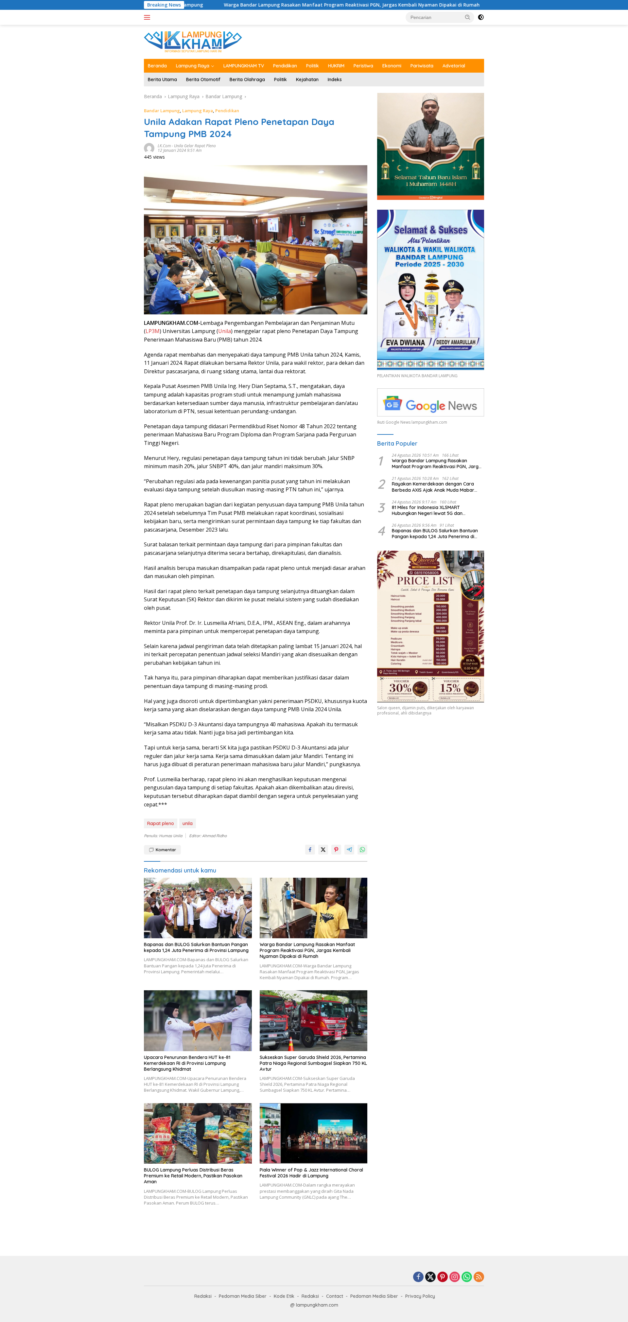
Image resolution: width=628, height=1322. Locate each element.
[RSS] (479, 1277)
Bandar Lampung (162, 111)
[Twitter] (430, 1277)
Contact (334, 1296)
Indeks (335, 79)
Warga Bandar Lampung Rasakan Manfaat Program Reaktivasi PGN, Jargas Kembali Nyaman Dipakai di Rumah (271, 5)
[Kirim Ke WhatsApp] (362, 850)
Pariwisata (421, 66)
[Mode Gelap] (481, 17)
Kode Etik (284, 1296)
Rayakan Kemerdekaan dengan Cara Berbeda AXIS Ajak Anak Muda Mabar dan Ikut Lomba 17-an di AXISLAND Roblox (437, 487)
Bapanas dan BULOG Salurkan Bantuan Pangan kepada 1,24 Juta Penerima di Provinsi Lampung (196, 947)
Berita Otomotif (203, 79)
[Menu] (148, 17)
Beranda (157, 66)
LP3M (153, 331)
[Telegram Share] (349, 850)
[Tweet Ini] (323, 850)
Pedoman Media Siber (243, 1296)
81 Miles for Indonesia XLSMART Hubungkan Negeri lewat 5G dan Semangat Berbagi (427, 510)
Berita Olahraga (247, 79)
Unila (224, 331)
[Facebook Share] (310, 850)
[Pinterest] (442, 1277)
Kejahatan (307, 79)
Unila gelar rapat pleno (195, 146)
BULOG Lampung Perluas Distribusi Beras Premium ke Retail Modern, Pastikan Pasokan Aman (193, 1176)
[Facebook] (418, 1277)
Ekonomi (391, 66)
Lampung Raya (192, 66)
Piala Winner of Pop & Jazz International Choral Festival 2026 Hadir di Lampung (311, 1173)
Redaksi (203, 1296)
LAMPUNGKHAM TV (243, 66)
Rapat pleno (160, 823)
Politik (312, 66)
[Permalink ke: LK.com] (149, 148)
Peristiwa (363, 66)
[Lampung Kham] (193, 41)
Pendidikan (285, 66)
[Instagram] (454, 1277)
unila (188, 823)
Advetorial (454, 66)
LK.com (164, 146)
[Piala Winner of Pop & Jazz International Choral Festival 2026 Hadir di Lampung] (314, 1133)
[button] (467, 17)
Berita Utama (162, 79)
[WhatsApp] (467, 1277)
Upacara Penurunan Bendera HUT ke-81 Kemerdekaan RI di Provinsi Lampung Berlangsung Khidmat (187, 1063)
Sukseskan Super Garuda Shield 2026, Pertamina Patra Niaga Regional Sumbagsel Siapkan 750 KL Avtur (313, 1063)
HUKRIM (336, 66)
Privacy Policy (420, 1296)
